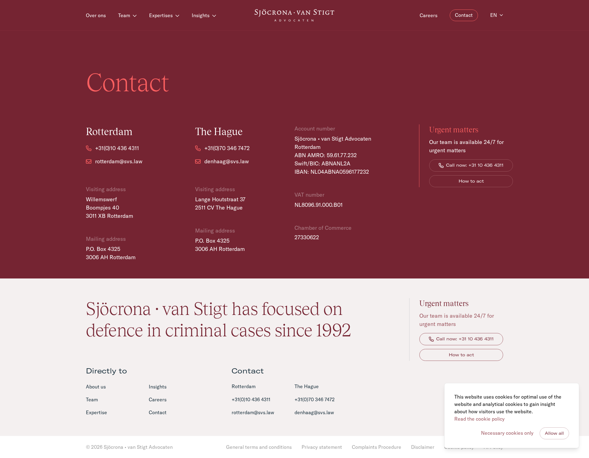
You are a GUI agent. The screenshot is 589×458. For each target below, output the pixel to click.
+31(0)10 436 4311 (251, 399)
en (493, 15)
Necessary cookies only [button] (507, 433)
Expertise (96, 412)
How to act (471, 181)
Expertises (161, 15)
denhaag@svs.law (314, 412)
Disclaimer (422, 447)
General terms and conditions (259, 447)
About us (96, 387)
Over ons (96, 15)
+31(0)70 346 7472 (314, 399)
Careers (428, 15)
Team (124, 15)
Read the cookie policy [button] (479, 419)
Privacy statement (322, 447)
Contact (464, 15)
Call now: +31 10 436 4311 (474, 165)
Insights (201, 15)
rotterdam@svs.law (253, 412)
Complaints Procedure (376, 447)
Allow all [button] (554, 433)
